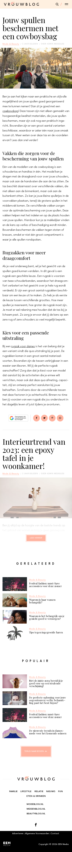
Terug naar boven (34, 751)
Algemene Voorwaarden (37, 833)
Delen (36, 418)
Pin (52, 418)
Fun (60, 791)
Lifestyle (25, 791)
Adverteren (17, 833)
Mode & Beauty (11, 44)
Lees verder (36, 538)
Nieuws (50, 791)
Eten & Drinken (36, 796)
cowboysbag (10, 111)
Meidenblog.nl (36, 809)
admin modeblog (55, 44)
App (60, 418)
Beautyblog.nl (36, 813)
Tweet (44, 418)
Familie (13, 791)
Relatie (38, 791)
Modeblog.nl (35, 804)
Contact (55, 833)
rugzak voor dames (23, 346)
